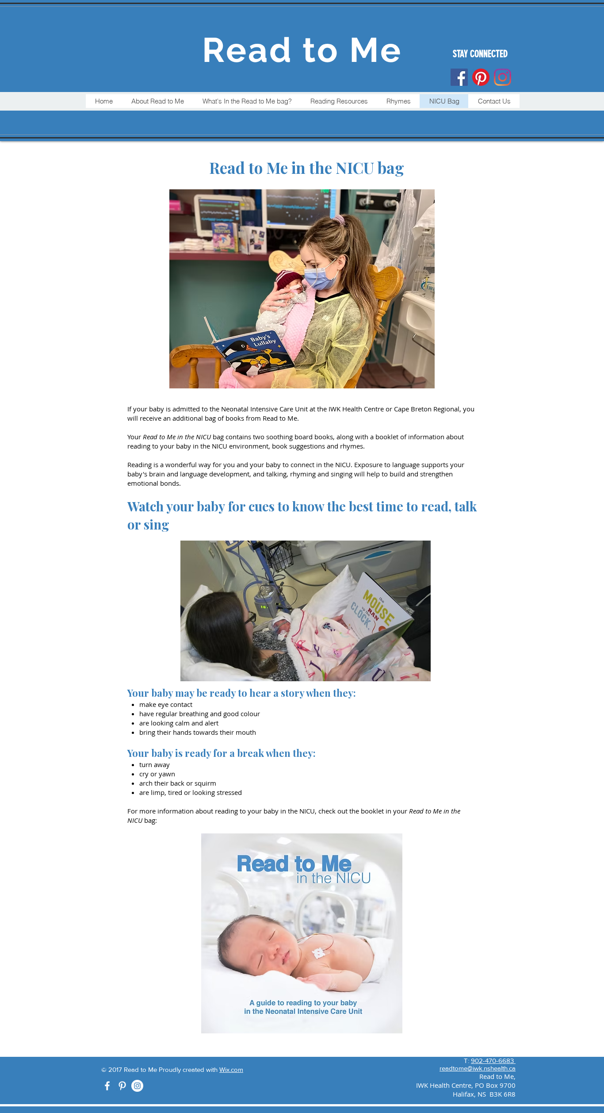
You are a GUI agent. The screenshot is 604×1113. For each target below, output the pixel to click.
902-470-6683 (493, 1060)
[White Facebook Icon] (107, 1086)
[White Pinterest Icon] (122, 1086)
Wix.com (231, 1069)
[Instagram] (137, 1086)
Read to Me (302, 50)
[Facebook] (459, 77)
